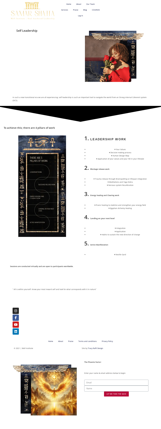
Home (68, 4)
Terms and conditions (87, 341)
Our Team (90, 4)
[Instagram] (16, 311)
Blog (85, 10)
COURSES (96, 10)
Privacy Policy (107, 341)
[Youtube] (16, 324)
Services (64, 10)
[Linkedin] (16, 331)
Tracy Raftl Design (95, 348)
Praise (75, 10)
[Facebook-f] (16, 318)
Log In (80, 15)
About (78, 4)
